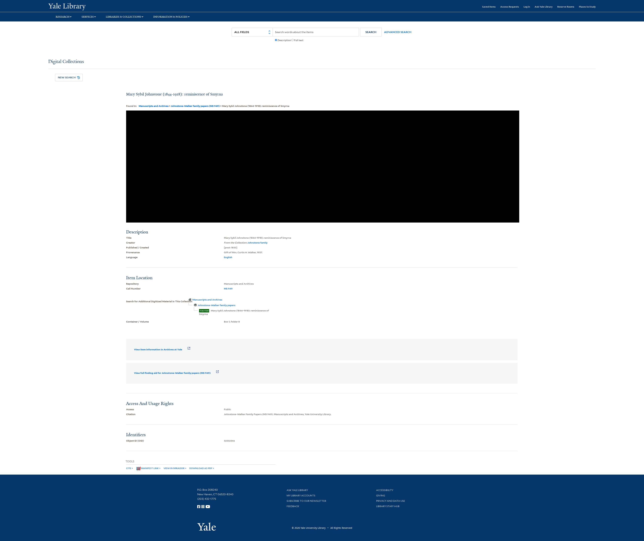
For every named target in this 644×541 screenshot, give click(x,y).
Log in (527, 6)
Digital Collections (66, 61)
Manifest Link (150, 468)
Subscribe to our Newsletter (306, 501)
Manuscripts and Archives (154, 106)
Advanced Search (397, 32)
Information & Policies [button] (170, 16)
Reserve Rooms (565, 6)
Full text (298, 40)
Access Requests (509, 6)
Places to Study (587, 6)
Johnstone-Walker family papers (216, 305)
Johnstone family (257, 242)
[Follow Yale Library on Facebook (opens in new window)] (198, 506)
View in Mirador (174, 468)
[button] (371, 32)
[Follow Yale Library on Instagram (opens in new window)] (202, 506)
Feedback (293, 506)
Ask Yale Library (544, 6)
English (228, 257)
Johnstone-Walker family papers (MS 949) (195, 106)
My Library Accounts (301, 495)
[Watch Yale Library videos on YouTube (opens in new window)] (208, 506)
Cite (128, 468)
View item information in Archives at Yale (158, 349)
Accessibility (384, 490)
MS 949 (228, 288)
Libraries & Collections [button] (123, 16)
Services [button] (88, 16)
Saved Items (489, 6)
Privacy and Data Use (390, 501)
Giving (380, 495)
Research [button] (62, 16)
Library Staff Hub (387, 506)
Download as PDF (200, 468)
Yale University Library (89, 6)
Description (284, 40)
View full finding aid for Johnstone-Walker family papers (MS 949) (172, 373)
